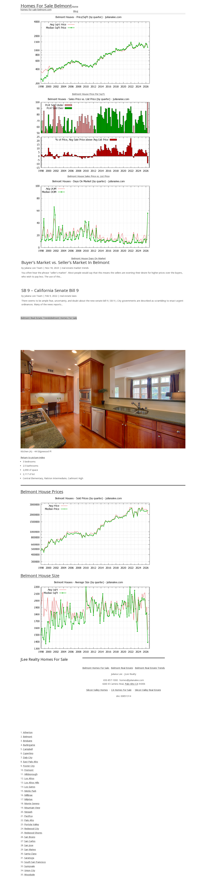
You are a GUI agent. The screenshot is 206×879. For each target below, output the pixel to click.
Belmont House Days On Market (88, 258)
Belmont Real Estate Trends (35, 317)
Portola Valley (31, 824)
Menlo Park (30, 790)
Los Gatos (29, 786)
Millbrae (28, 795)
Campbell (28, 749)
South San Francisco (35, 862)
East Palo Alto (30, 761)
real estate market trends (75, 267)
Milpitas (28, 799)
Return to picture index (33, 457)
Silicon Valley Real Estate (148, 689)
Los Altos (29, 778)
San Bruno (29, 836)
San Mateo (30, 849)
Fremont (28, 770)
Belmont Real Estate (122, 667)
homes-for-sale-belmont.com (36, 9)
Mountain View (32, 807)
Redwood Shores (33, 832)
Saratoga (29, 857)
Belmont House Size (40, 575)
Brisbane (27, 740)
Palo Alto (29, 820)
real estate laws (68, 295)
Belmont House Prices (42, 491)
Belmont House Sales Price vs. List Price (88, 176)
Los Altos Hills (31, 782)
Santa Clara (30, 853)
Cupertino (28, 753)
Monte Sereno (31, 803)
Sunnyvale (29, 866)
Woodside (29, 874)
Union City (29, 870)
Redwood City (31, 828)
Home (75, 6)
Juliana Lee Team (33, 267)
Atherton (28, 732)
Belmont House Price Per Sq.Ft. (88, 94)
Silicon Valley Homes (97, 689)
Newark (28, 811)
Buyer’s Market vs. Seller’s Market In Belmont (65, 262)
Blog (75, 11)
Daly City (27, 757)
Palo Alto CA (131, 683)
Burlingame (29, 744)
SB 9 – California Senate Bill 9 (50, 290)
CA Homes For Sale (121, 689)
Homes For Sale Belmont (46, 6)
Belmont (27, 736)
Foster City (29, 765)
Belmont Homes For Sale (63, 317)
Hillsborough (30, 774)
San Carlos (29, 841)
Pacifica (28, 816)
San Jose (28, 845)
